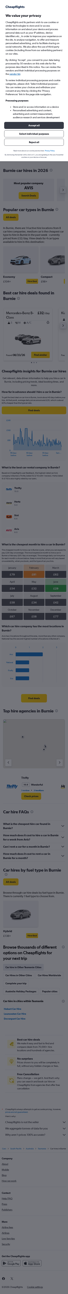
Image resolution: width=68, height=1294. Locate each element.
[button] (34, 125)
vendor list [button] (14, 74)
